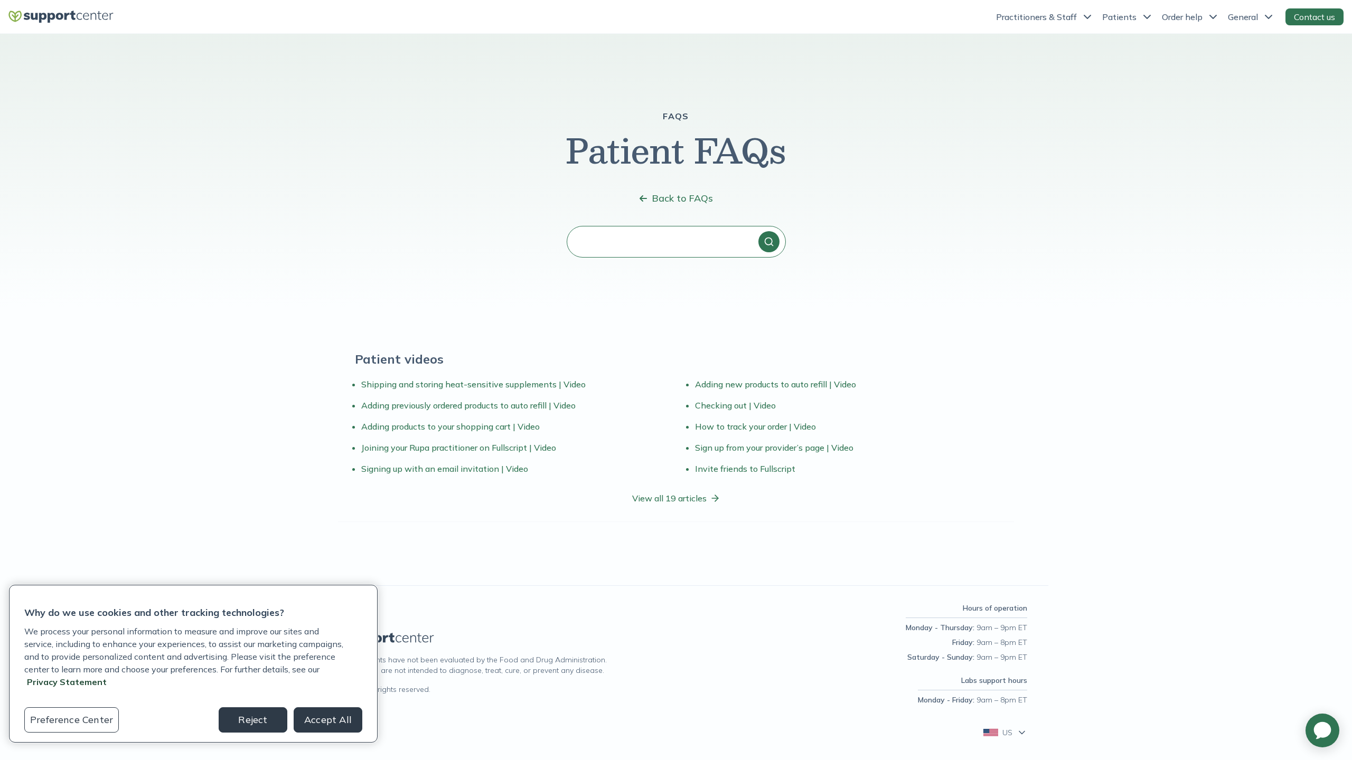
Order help (1182, 17)
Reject (252, 720)
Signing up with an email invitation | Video (444, 468)
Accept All (328, 720)
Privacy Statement (67, 682)
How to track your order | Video (755, 426)
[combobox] (676, 242)
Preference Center (71, 720)
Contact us (1314, 17)
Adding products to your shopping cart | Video (450, 426)
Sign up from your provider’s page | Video (774, 447)
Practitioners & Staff (1036, 17)
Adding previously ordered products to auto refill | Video (468, 405)
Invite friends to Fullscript (745, 468)
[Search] (769, 241)
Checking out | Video (735, 405)
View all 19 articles (669, 498)
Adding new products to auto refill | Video (775, 384)
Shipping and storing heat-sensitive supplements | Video (473, 384)
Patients (1119, 17)
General (1243, 17)
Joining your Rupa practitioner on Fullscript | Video (458, 447)
